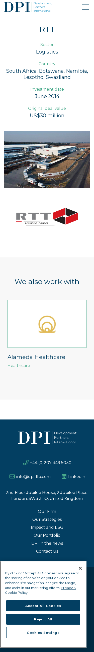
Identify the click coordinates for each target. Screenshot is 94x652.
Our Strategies (47, 519)
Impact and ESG (47, 527)
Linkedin (76, 476)
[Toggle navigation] (85, 7)
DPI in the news (47, 543)
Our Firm (47, 511)
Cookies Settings (43, 633)
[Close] (80, 568)
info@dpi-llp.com (33, 476)
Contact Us (47, 551)
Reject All (43, 619)
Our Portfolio (47, 535)
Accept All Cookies (43, 606)
